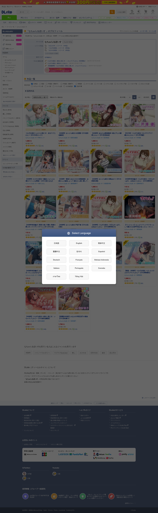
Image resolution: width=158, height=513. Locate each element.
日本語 (56, 243)
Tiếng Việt (79, 276)
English (79, 243)
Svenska (101, 268)
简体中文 (101, 243)
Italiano (56, 268)
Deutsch (56, 259)
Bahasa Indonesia (101, 259)
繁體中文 (56, 251)
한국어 (79, 251)
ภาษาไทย (56, 276)
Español (101, 251)
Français (79, 259)
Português (79, 268)
